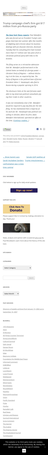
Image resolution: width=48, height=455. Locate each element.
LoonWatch (7, 371)
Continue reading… (21, 120)
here (4, 244)
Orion (5, 397)
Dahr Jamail (7, 344)
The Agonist (7, 424)
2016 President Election (29, 136)
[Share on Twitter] (41, 129)
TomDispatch (8, 436)
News (20, 139)
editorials (38, 238)
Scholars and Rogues (10, 415)
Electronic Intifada (9, 356)
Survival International (11, 418)
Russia (25, 139)
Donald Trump (12, 139)
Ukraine (31, 139)
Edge (5, 353)
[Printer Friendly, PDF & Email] (7, 129)
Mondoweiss (7, 386)
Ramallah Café (8, 409)
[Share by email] (44, 129)
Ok (24, 451)
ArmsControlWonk (10, 338)
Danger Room (8, 347)
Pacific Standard (9, 400)
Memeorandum (9, 380)
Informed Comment (10, 362)
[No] (45, 447)
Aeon (5, 330)
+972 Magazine (8, 327)
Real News (6, 412)
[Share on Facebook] (38, 129)
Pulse (5, 403)
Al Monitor (7, 332)
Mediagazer (7, 377)
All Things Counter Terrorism (13, 335)
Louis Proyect (8, 374)
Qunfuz (5, 406)
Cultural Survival (9, 341)
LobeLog (6, 368)
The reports (17, 35)
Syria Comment (8, 421)
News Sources (14, 141)
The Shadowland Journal (12, 433)
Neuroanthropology (10, 394)
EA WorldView (8, 350)
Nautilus (6, 391)
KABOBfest (7, 365)
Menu (24, 8)
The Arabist (7, 427)
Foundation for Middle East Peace (15, 359)
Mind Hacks (7, 383)
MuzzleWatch (8, 388)
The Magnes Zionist (10, 430)
